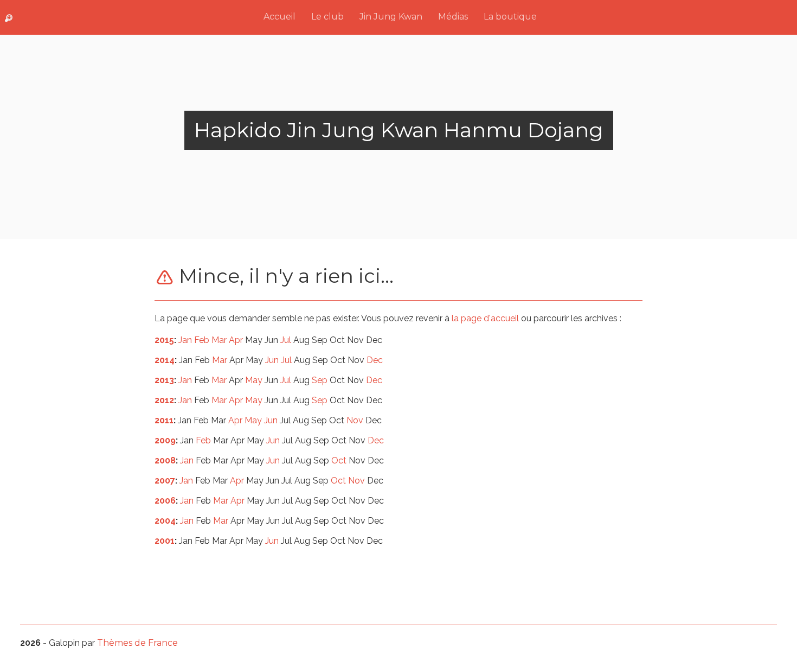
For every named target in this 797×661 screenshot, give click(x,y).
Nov (354, 420)
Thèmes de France (137, 643)
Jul (285, 340)
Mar (219, 340)
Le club (327, 16)
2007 (165, 480)
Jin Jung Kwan (390, 16)
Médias (453, 16)
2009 (165, 440)
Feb (201, 340)
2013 (164, 380)
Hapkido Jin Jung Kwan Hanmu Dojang (398, 130)
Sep (319, 380)
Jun (272, 360)
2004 (165, 521)
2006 (165, 500)
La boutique (510, 16)
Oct (338, 460)
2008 (165, 460)
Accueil (279, 16)
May (253, 380)
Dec (375, 360)
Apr (236, 340)
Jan (185, 340)
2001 (165, 541)
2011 (164, 420)
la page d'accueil (485, 318)
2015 (164, 340)
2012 (164, 400)
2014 (165, 360)
